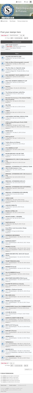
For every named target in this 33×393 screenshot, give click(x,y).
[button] (11, 38)
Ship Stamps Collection (15, 48)
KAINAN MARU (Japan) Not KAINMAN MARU (18, 306)
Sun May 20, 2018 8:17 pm (24, 345)
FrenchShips (10, 88)
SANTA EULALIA (10, 222)
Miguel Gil (9, 58)
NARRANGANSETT (11, 241)
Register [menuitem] (19, 2)
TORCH (8, 110)
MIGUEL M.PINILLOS (11, 211)
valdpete (9, 231)
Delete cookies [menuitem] (12, 385)
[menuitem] (2, 391)
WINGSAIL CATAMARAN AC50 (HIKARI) (17, 192)
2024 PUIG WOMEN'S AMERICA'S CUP (16, 80)
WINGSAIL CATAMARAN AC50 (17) (15, 181)
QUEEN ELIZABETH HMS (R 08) (14, 318)
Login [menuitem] (27, 2)
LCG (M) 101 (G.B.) (11, 312)
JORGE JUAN (9, 198)
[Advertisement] (16, 26)
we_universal (5, 389)
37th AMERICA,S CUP (12, 148)
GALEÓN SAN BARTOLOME (13, 56)
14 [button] (25, 38)
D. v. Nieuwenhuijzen (12, 236)
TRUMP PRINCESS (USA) (13, 261)
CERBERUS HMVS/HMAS (13, 235)
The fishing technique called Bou (15, 92)
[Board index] (16, 11)
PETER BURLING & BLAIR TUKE (15, 153)
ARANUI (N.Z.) (10, 336)
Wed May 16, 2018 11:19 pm (24, 352)
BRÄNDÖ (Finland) (11, 266)
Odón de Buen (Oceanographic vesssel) (17, 62)
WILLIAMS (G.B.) (10, 295)
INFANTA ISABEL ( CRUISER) (14, 216)
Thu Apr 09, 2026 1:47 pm (23, 71)
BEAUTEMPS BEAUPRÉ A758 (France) (16, 278)
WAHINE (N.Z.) (10, 349)
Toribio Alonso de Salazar (13, 142)
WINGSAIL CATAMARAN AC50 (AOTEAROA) (18, 186)
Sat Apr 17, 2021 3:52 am (24, 249)
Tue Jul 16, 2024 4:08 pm (23, 201)
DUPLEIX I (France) (11, 330)
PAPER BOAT (9, 131)
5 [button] (21, 38)
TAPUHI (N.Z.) (9, 342)
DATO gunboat (10, 136)
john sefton (9, 46)
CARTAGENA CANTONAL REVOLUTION (17, 116)
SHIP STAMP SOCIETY (12, 45)
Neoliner (8, 86)
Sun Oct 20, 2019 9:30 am (24, 321)
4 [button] (19, 38)
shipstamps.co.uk (8, 18)
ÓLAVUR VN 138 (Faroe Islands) (15, 283)
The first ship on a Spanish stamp (15, 68)
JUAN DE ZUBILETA (11, 205)
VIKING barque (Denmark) (13, 300)
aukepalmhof (14, 249)
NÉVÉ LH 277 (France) (12, 325)
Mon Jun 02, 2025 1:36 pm (23, 126)
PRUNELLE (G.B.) (10, 246)
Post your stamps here (11, 32)
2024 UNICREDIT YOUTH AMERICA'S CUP (17, 75)
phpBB (7, 388)
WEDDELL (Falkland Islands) (14, 289)
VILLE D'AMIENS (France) (13, 272)
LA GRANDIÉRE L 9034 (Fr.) (13, 356)
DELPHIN (8, 105)
